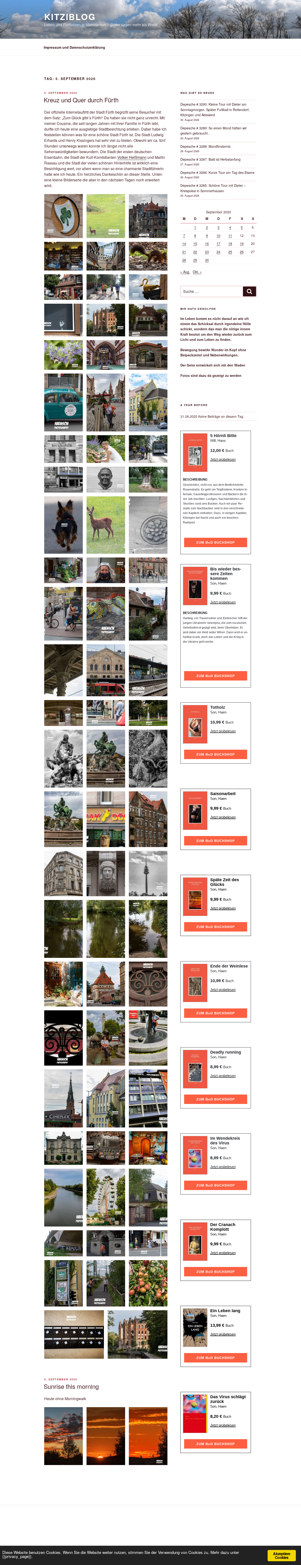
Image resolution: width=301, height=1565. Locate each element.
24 (218, 251)
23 (207, 251)
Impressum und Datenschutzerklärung (74, 47)
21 (184, 251)
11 (230, 235)
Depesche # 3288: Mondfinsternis (205, 146)
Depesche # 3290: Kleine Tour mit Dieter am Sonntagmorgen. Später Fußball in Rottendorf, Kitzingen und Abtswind (215, 109)
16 (207, 243)
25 (230, 251)
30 (207, 260)
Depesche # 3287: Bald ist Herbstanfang (210, 159)
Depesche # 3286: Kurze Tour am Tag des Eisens (217, 172)
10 (218, 235)
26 (242, 251)
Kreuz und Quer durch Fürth (81, 99)
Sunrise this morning (71, 1386)
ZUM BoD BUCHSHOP (215, 542)
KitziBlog (70, 16)
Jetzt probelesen (223, 459)
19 (242, 243)
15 (195, 243)
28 (184, 260)
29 (195, 260)
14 (184, 243)
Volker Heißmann (132, 157)
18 (230, 243)
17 (218, 243)
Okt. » (197, 271)
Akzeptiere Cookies (281, 1555)
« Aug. (185, 271)
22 (195, 251)
